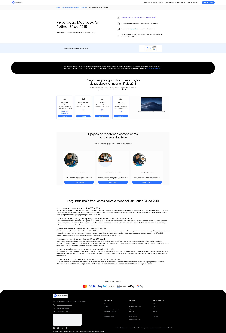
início (58, 7)
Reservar (64, 116)
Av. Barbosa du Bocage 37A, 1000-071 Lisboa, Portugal (71, 301)
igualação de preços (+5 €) (146, 18)
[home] (17, 2)
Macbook (84, 7)
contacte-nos (208, 3)
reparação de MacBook (153, 68)
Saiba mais (79, 179)
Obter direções (79, 182)
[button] (147, 2)
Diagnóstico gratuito (128, 18)
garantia (134, 29)
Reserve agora (113, 182)
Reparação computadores (70, 7)
